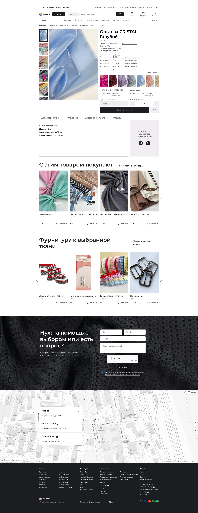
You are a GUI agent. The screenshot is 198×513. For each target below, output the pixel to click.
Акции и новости (146, 480)
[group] (53, 197)
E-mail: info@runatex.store (149, 489)
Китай (102, 488)
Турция (102, 491)
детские (116, 20)
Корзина (155, 16)
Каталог (60, 14)
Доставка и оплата (106, 472)
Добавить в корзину (124, 110)
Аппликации (84, 482)
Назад (43, 26)
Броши (82, 485)
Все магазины (135, 90)
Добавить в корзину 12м (130, 66)
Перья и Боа (84, 472)
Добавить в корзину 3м (131, 60)
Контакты (143, 472)
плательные (63, 472)
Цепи (81, 487)
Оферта (111, 502)
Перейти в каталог (65, 487)
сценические (63, 482)
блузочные (78, 20)
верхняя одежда (92, 20)
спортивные (63, 480)
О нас (142, 474)
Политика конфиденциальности (90, 502)
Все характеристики (129, 44)
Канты (82, 474)
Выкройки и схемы (106, 474)
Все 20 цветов (153, 73)
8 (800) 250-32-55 (47, 7)
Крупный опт (104, 494)
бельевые (67, 20)
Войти (132, 16)
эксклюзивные (64, 485)
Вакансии (143, 477)
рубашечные (63, 477)
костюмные (43, 487)
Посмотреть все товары (130, 166)
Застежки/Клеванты (86, 477)
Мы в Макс (143, 495)
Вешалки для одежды (87, 480)
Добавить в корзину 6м (131, 63)
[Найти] (120, 14)
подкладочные (64, 474)
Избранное (143, 16)
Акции (121, 7)
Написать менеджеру (63, 7)
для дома (126, 20)
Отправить (123, 367)
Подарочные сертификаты (134, 7)
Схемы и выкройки (109, 7)
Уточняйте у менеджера (116, 94)
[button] (37, 199)
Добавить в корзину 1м (131, 57)
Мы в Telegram (145, 492)
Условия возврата (106, 480)
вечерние (105, 20)
